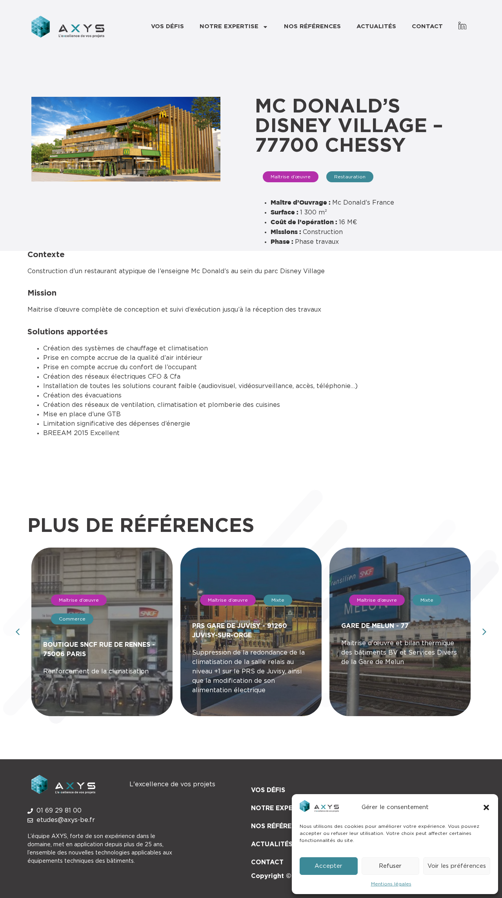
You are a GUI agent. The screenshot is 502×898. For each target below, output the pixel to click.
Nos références (312, 26)
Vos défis (167, 26)
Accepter (328, 866)
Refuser (390, 866)
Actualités (376, 26)
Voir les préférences (456, 866)
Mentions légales (391, 884)
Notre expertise (229, 26)
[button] (486, 807)
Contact (427, 26)
